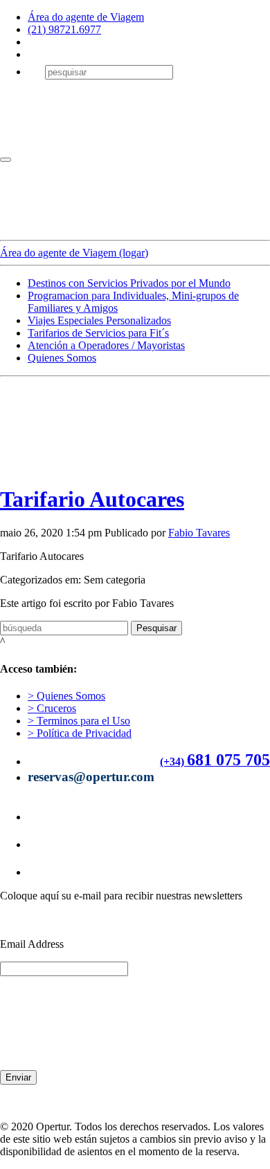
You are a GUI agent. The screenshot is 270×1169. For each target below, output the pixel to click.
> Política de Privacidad (80, 733)
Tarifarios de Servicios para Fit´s (98, 333)
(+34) (172, 761)
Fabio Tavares (199, 533)
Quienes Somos (62, 358)
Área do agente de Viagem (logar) (74, 253)
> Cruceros (52, 708)
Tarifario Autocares (92, 499)
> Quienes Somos (66, 696)
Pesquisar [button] (156, 628)
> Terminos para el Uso (79, 721)
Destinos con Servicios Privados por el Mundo (129, 283)
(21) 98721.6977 (64, 29)
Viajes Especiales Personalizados (99, 320)
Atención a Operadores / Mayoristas (106, 345)
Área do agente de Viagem (86, 17)
